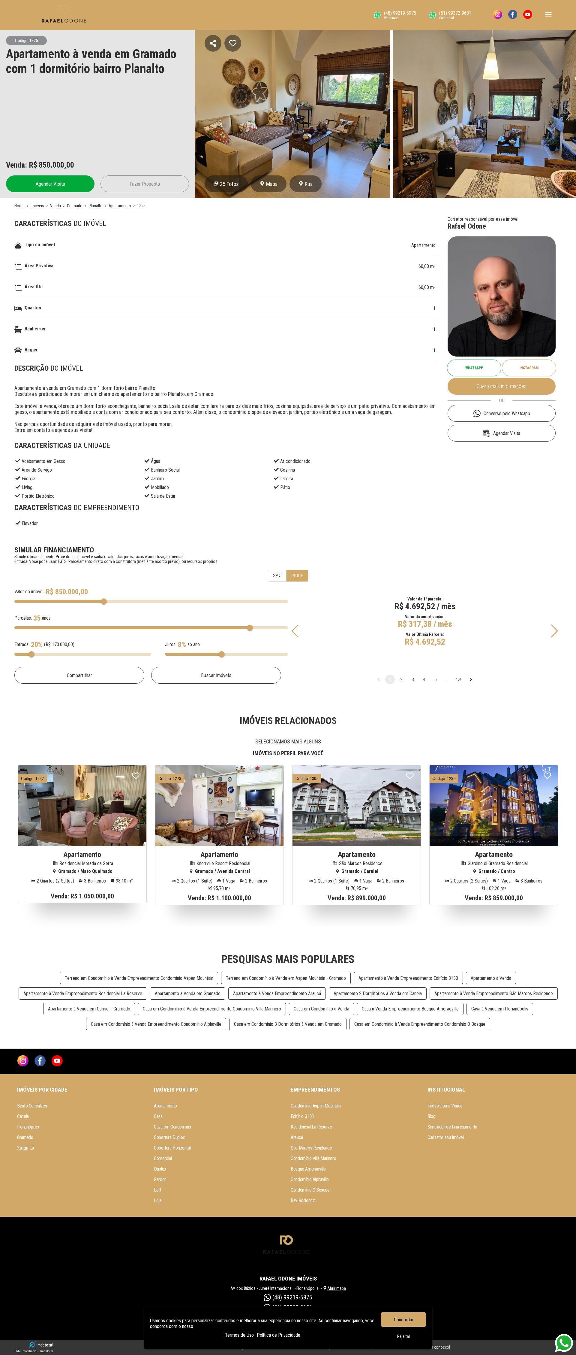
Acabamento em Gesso (43, 461)
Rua (309, 184)
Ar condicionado (295, 461)
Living (27, 487)
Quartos (33, 308)
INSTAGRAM (529, 368)
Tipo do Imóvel (40, 245)
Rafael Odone (467, 226)
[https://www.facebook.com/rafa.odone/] (512, 15)
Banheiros (35, 329)
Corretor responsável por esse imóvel (483, 219)
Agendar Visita (50, 184)
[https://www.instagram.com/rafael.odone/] (497, 15)
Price (297, 575)
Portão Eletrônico (38, 496)
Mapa (272, 184)
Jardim (157, 479)
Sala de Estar (163, 496)
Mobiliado (160, 487)
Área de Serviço (37, 470)
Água (155, 461)
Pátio (285, 487)
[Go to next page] (471, 679)
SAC (277, 575)
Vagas (31, 350)
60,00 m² (427, 266)
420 (459, 679)
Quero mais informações (501, 386)
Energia (28, 479)
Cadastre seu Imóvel (446, 1137)
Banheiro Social (165, 470)
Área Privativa (39, 266)
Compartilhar (79, 675)
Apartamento (423, 245)
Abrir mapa (336, 1288)
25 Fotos (229, 184)
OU (502, 400)
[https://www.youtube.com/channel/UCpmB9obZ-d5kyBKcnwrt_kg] (527, 15)
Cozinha (287, 470)
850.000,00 (56, 164)
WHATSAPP (474, 368)
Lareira (286, 479)
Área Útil (34, 287)
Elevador (30, 523)
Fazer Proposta (145, 184)
